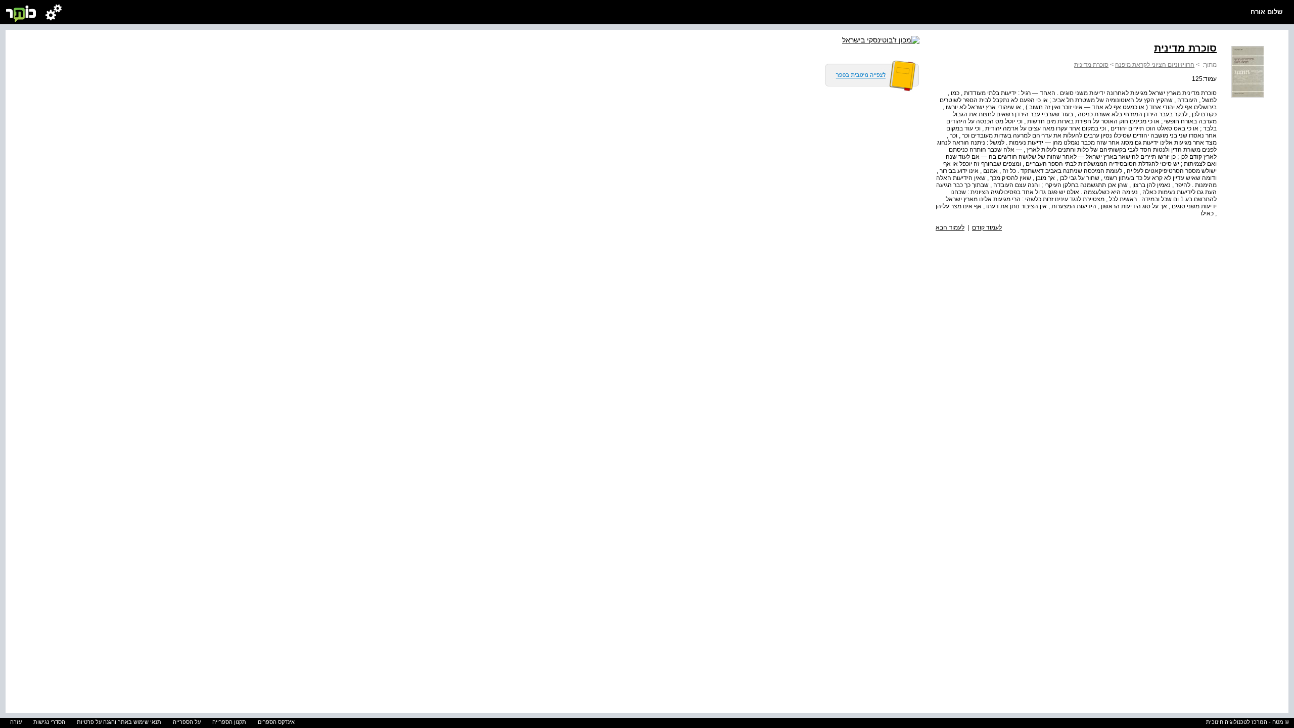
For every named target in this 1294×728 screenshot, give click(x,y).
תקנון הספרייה (229, 722)
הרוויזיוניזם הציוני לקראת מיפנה (1154, 64)
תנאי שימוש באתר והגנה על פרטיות (119, 722)
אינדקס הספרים (276, 722)
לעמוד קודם (987, 227)
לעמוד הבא (950, 227)
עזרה (16, 722)
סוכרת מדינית (1091, 64)
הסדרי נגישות (49, 722)
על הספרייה (187, 722)
